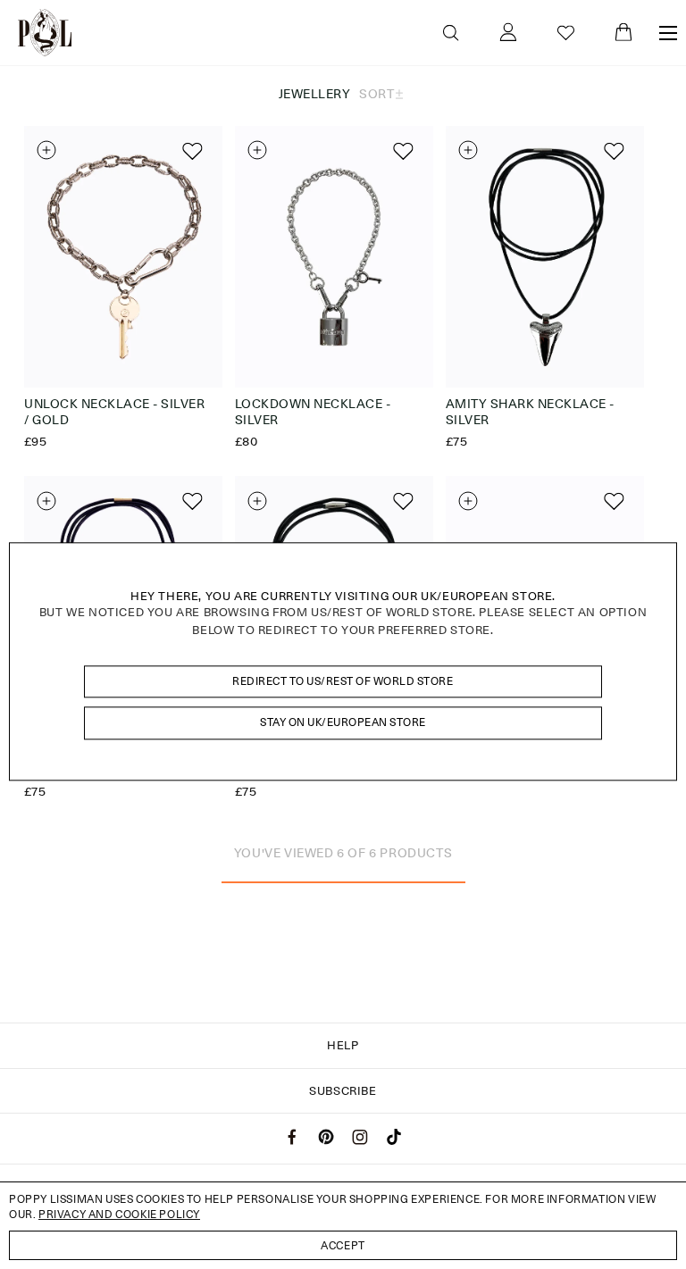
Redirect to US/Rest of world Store (342, 681)
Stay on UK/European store (343, 723)
